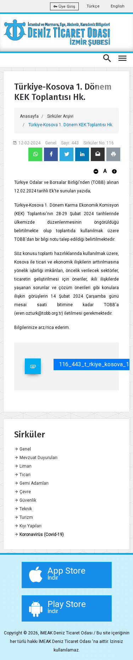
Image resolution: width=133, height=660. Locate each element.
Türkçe (93, 6)
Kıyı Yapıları (29, 525)
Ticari (24, 474)
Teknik (25, 508)
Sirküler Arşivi (60, 116)
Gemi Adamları (33, 483)
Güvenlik (27, 500)
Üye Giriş (66, 6)
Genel (24, 449)
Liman (25, 466)
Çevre (24, 491)
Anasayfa (29, 116)
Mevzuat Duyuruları (37, 457)
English (117, 6)
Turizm (25, 517)
